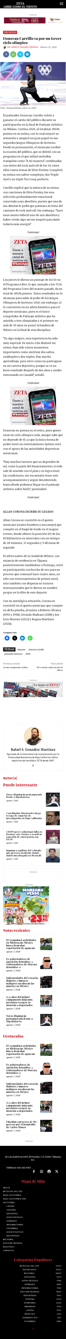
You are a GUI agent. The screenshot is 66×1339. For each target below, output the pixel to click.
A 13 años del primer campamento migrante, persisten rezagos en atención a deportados (19, 1002)
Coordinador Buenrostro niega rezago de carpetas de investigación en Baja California (24, 817)
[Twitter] (20, 56)
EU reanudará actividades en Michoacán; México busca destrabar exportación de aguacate (21, 945)
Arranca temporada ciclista (15, 668)
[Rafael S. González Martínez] (5, 48)
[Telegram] (27, 56)
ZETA (27, 655)
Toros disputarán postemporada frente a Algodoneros (24, 797)
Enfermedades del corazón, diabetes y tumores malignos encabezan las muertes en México (22, 983)
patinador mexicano (13, 655)
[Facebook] (6, 56)
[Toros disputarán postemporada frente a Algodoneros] (53, 801)
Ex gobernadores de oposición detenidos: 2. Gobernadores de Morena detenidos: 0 (21, 964)
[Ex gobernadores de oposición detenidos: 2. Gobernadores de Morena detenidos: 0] (46, 964)
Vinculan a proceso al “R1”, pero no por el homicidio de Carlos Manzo (22, 1126)
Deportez (10, 33)
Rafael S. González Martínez (24, 48)
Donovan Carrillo (36, 651)
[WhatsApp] (13, 56)
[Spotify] (49, 1173)
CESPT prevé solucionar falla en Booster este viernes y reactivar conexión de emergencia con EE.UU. (24, 837)
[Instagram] (41, 1173)
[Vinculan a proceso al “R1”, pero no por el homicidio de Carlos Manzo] (46, 1127)
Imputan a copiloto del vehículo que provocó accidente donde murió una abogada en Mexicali (23, 854)
